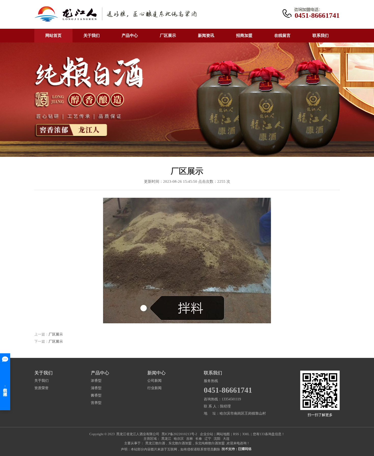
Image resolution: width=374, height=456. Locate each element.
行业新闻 (154, 388)
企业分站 (206, 434)
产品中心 (130, 35)
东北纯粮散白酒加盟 (210, 443)
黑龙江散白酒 (155, 443)
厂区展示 (168, 35)
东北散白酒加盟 (180, 443)
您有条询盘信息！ (269, 434)
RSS (236, 434)
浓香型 (96, 381)
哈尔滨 (179, 438)
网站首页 (53, 35)
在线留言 (282, 35)
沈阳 (217, 438)
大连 (226, 438)
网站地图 (223, 434)
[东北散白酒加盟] (115, 14)
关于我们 (91, 35)
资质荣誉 (41, 388)
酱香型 (96, 395)
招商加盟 (244, 35)
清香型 (96, 388)
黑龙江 (166, 438)
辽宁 (208, 438)
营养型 (96, 403)
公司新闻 (154, 381)
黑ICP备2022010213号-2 (179, 434)
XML (246, 434)
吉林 (189, 438)
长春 (198, 438)
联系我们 (320, 35)
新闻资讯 (206, 35)
